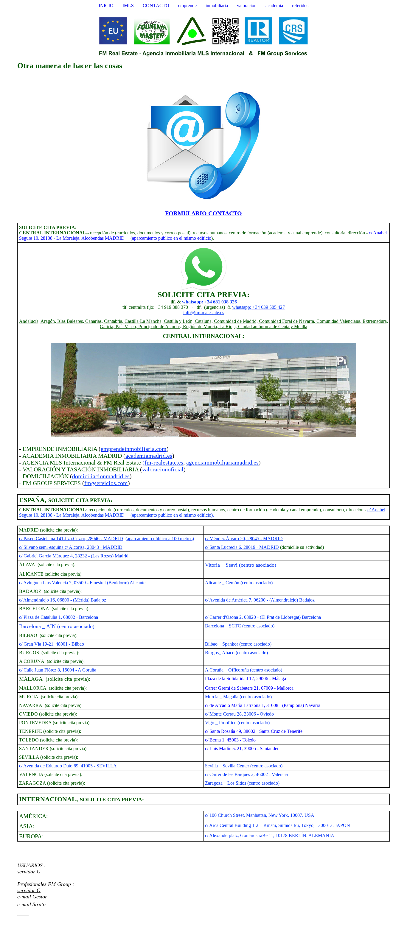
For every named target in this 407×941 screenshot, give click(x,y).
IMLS (128, 5)
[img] (203, 36)
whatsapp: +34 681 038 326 (209, 301)
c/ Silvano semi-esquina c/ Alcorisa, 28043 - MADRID (70, 547)
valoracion (247, 5)
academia (274, 5)
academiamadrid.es (148, 455)
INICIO (106, 5)
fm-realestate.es (164, 462)
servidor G (29, 872)
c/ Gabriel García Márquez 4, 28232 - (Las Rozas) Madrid (73, 555)
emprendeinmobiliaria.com (134, 448)
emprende (187, 5)
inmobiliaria (217, 5)
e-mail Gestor (32, 897)
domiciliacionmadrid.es (101, 476)
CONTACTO (156, 5)
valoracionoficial (163, 469)
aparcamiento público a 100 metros (159, 538)
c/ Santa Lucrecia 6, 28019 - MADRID (242, 547)
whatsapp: (242, 307)
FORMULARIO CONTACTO (203, 213)
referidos (300, 5)
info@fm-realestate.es (203, 312)
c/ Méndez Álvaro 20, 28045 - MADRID (244, 538)
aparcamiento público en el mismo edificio (171, 238)
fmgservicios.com (106, 483)
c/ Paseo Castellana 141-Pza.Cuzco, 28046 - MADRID (71, 538)
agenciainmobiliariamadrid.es (222, 462)
